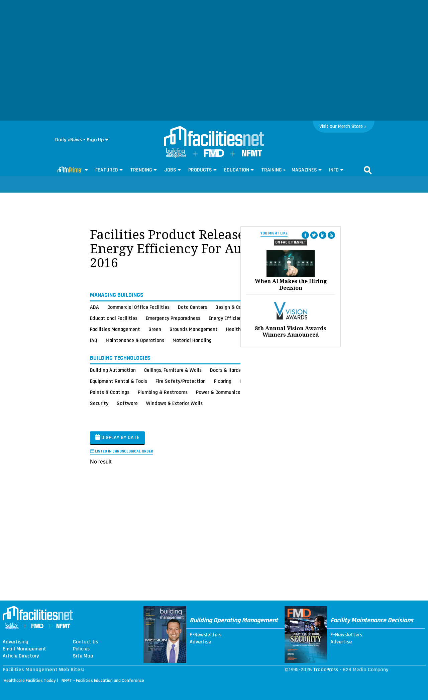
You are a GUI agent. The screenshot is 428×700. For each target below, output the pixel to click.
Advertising (15, 642)
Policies (81, 649)
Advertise (200, 642)
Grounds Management (194, 329)
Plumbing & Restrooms (163, 392)
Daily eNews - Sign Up (79, 139)
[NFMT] (252, 154)
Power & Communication (222, 392)
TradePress (325, 669)
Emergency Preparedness (173, 318)
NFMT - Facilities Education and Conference (103, 680)
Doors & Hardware (229, 370)
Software (127, 403)
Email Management (24, 649)
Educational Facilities (113, 318)
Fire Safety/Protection (180, 381)
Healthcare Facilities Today (30, 680)
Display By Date (119, 437)
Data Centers (192, 307)
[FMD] (214, 155)
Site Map (83, 656)
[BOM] (176, 156)
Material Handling (192, 340)
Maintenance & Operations (135, 340)
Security (99, 403)
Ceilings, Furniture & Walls (173, 370)
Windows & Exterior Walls (174, 403)
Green (154, 329)
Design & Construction (239, 307)
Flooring (222, 381)
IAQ (93, 340)
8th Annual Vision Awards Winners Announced (290, 331)
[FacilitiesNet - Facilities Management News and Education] (214, 136)
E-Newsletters (205, 635)
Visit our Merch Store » (342, 126)
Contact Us (85, 642)
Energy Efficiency (227, 318)
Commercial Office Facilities (138, 307)
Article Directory (21, 656)
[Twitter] (314, 235)
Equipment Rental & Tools (118, 381)
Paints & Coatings (109, 392)
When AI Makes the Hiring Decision (291, 284)
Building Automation (113, 370)
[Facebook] (305, 235)
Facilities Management (115, 329)
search (367, 170)
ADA (94, 307)
